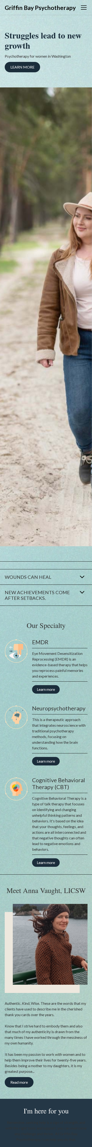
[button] (83, 7)
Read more (19, 1082)
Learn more (22, 67)
